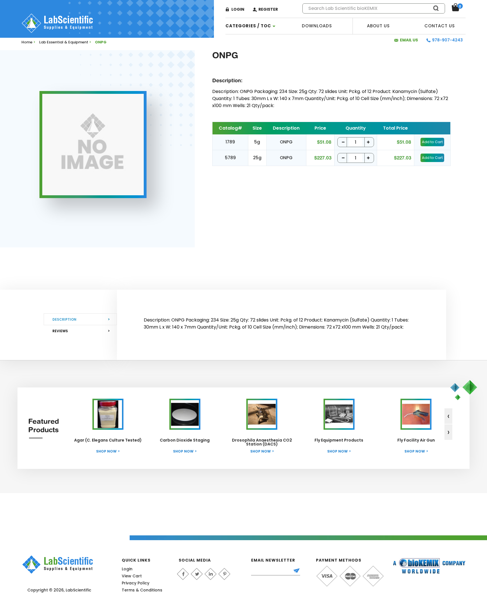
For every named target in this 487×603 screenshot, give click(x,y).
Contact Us (439, 26)
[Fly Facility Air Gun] (416, 414)
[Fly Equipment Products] (339, 414)
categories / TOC (248, 26)
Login (237, 9)
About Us (378, 26)
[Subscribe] (299, 571)
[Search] (433, 8)
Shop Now (106, 451)
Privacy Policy (135, 583)
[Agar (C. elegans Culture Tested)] (108, 414)
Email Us (409, 40)
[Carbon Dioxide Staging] (185, 414)
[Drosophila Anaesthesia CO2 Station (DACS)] (262, 414)
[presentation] (448, 416)
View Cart (132, 576)
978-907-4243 (447, 40)
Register (268, 9)
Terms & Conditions (142, 590)
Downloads (317, 26)
